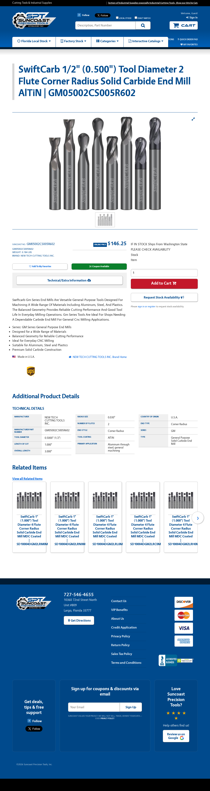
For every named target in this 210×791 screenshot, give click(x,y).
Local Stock (125, 18)
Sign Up (131, 707)
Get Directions (81, 620)
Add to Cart (161, 283)
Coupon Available (100, 266)
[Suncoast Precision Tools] (34, 23)
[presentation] (12, 518)
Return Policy (120, 645)
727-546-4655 (79, 594)
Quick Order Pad (189, 39)
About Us (117, 619)
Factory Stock (73, 41)
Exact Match (144, 18)
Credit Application (124, 627)
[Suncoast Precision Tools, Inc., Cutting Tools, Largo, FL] (168, 662)
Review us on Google (176, 736)
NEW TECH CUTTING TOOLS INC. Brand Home (99, 357)
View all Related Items (27, 479)
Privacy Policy (120, 636)
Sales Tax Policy (121, 654)
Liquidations (167, 39)
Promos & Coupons (142, 39)
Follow (37, 721)
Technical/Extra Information (67, 280)
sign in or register (146, 306)
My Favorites (190, 44)
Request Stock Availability (162, 297)
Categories (107, 41)
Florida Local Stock (34, 41)
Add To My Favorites (41, 266)
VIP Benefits (119, 610)
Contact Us (118, 601)
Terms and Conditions (126, 663)
